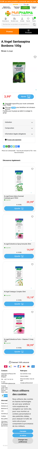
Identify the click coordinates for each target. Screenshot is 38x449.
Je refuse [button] (23, 435)
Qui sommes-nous (25, 374)
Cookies (3, 416)
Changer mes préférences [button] (22, 441)
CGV (2, 411)
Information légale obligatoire (15, 134)
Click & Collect (24, 376)
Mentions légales (6, 409)
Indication (8, 122)
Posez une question (14, 140)
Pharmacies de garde (17, 8)
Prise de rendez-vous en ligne (27, 379)
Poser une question (6, 403)
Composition (9, 128)
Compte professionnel (26, 383)
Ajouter (23, 96)
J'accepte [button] (23, 431)
